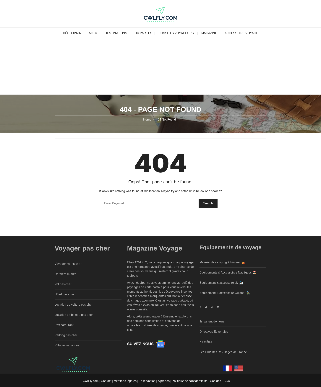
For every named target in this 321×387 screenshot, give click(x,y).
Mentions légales (125, 381)
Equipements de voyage (230, 247)
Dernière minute (65, 274)
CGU (226, 381)
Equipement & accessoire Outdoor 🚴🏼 (225, 292)
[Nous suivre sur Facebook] (201, 307)
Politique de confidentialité (189, 381)
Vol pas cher (63, 284)
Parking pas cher (66, 335)
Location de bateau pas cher (74, 314)
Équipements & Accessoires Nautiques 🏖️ (228, 272)
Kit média (206, 341)
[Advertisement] (160, 67)
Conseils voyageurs (176, 33)
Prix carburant (64, 325)
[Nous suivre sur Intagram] (212, 307)
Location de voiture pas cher (74, 304)
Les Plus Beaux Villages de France (223, 352)
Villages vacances (67, 345)
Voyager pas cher (82, 248)
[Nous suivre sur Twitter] (206, 307)
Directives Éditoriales (214, 331)
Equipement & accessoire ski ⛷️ (221, 282)
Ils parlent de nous (212, 321)
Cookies (215, 381)
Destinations (116, 33)
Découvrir (72, 33)
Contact (106, 381)
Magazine (209, 33)
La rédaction (147, 381)
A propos (164, 381)
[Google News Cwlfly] (160, 343)
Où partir (142, 33)
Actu (93, 33)
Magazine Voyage (154, 248)
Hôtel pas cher (64, 294)
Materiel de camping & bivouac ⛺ (223, 262)
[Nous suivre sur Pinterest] (217, 307)
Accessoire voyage (241, 33)
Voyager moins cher (68, 263)
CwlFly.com (91, 381)
